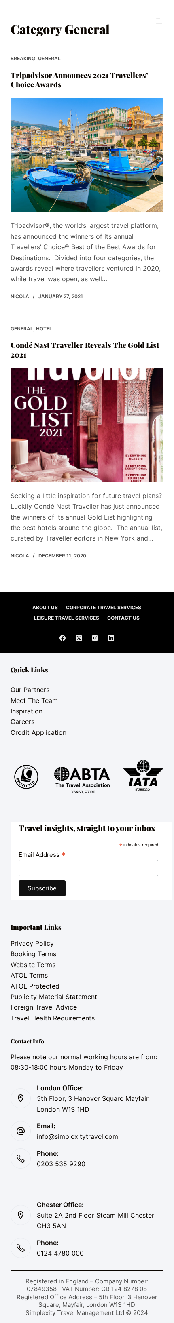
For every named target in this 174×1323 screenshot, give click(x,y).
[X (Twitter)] (79, 638)
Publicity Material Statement (54, 997)
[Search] (87, 21)
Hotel (44, 329)
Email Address (42, 854)
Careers (22, 721)
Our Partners (30, 690)
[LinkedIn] (111, 638)
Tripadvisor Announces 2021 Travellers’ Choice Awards (79, 79)
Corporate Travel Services (103, 607)
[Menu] (159, 21)
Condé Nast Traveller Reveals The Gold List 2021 (85, 349)
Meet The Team (34, 700)
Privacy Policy (32, 943)
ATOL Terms (29, 975)
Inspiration (26, 711)
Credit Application (38, 732)
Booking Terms (33, 954)
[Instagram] (95, 638)
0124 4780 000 (60, 1253)
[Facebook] (62, 638)
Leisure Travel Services (66, 618)
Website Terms (33, 965)
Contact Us (123, 618)
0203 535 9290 (61, 1164)
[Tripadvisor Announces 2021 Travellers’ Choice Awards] (87, 155)
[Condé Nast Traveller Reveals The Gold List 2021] (87, 425)
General (49, 58)
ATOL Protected (35, 986)
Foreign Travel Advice (44, 1007)
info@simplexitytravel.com (77, 1136)
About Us (45, 607)
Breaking (23, 58)
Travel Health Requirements (53, 1018)
